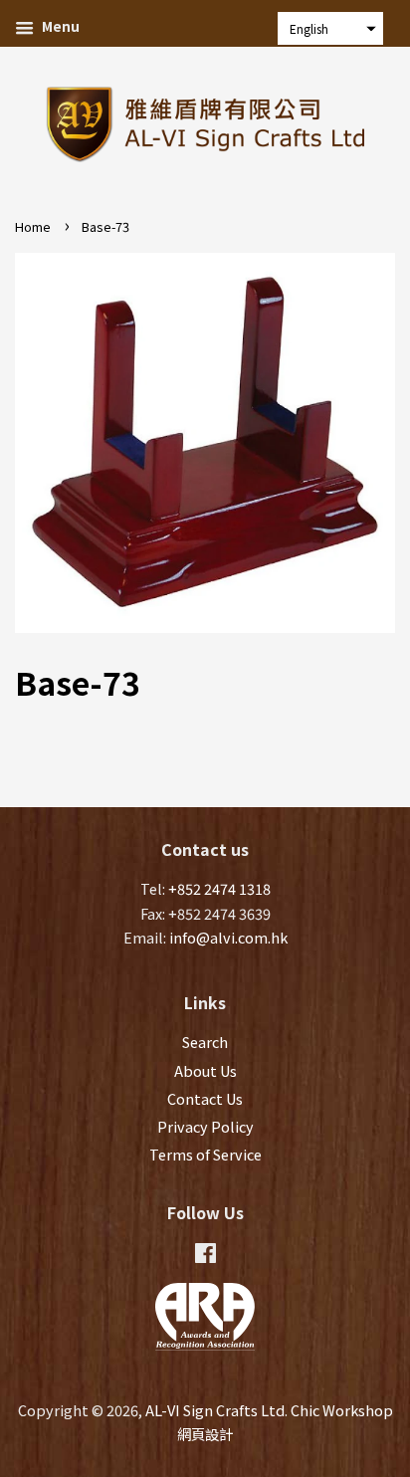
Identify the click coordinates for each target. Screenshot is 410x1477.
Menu (59, 26)
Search (205, 1041)
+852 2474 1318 (219, 888)
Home (33, 226)
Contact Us (205, 1098)
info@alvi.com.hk (228, 937)
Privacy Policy (205, 1126)
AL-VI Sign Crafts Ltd (215, 1409)
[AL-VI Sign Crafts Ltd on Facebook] (205, 1255)
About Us (205, 1070)
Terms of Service (205, 1154)
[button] (330, 28)
